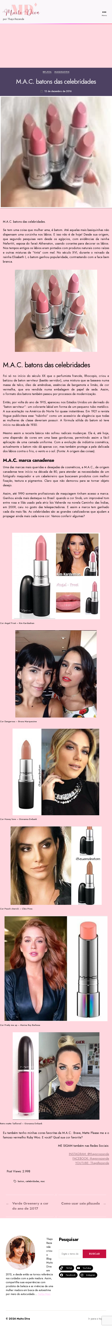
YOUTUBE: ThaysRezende (92, 1163)
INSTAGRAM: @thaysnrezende (89, 1154)
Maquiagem (61, 72)
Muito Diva (23, 1319)
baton (21, 1181)
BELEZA (47, 72)
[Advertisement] (56, 45)
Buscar (94, 1253)
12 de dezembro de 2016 (58, 91)
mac (43, 1181)
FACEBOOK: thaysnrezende (90, 1158)
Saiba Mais (44, 1294)
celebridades (32, 1181)
